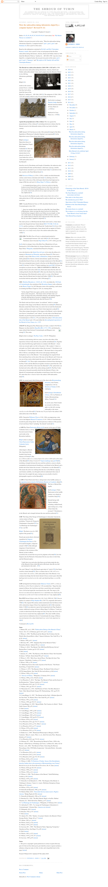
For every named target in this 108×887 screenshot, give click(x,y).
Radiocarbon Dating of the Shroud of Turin (48, 629)
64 (27, 607)
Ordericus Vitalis (45, 584)
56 (55, 554)
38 (50, 368)
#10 (41, 35)
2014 (69, 102)
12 (41, 172)
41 (54, 399)
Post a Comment (23, 869)
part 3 (53, 43)
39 (23, 377)
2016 (69, 97)
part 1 (45, 43)
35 (26, 361)
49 (60, 482)
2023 (69, 78)
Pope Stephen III (36, 600)
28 (50, 299)
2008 (69, 176)
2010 (69, 171)
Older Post (59, 873)
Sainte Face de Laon (38, 252)
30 (57, 309)
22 (23, 265)
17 (23, 233)
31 (34, 318)
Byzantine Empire (47, 284)
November (73, 107)
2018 (69, 91)
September (73, 113)
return (50, 632)
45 (28, 461)
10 (26, 149)
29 (54, 305)
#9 (39, 35)
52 (35, 523)
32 (60, 326)
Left (21, 244)
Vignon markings (45, 461)
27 (49, 278)
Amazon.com (41, 807)
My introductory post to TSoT (74, 200)
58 (54, 569)
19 (51, 254)
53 (20, 528)
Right (21, 440)
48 (41, 476)
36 (28, 361)
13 (44, 178)
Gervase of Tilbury (27, 175)
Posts (69, 56)
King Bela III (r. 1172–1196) (43, 328)
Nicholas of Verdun (50, 387)
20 (28, 259)
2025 (69, 72)
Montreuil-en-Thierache (32, 254)
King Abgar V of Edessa (44, 182)
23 (54, 265)
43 (52, 424)
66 (21, 620)
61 (56, 598)
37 (48, 366)
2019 (69, 89)
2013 (69, 163)
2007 (69, 179)
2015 (69, 100)
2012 (69, 165)
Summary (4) (22, 45)
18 (47, 238)
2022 (69, 80)
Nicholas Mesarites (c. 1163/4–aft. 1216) (34, 282)
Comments (71, 60)
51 (57, 513)
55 (27, 546)
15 (44, 218)
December (73, 105)
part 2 (49, 43)
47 (59, 467)
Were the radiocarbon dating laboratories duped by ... (77, 133)
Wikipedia (30, 248)
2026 (69, 69)
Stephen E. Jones (74, 44)
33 (24, 332)
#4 (30, 35)
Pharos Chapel (27, 286)
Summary (30, 60)
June (71, 121)
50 (58, 496)
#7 (35, 35)
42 (34, 411)
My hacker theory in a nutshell (74, 209)
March (72, 129)
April (71, 127)
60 (59, 595)
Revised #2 (30, 624)
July (71, 118)
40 (49, 389)
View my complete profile (75, 47)
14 (30, 192)
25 (39, 272)
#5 (33, 35)
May (71, 124)
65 (44, 614)
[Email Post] (48, 858)
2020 (69, 86)
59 (34, 571)
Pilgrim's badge (52, 102)
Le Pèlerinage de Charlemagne (30, 803)
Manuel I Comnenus (36, 419)
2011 (69, 168)
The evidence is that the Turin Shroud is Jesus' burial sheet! (77, 212)
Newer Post (22, 873)
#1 (24, 35)
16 (53, 226)
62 (22, 603)
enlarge (26, 140)
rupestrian (24, 482)
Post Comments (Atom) (33, 877)
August (72, 116)
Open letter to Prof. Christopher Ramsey (77, 202)
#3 (28, 35)
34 (55, 342)
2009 (69, 174)
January (72, 159)
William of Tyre (33, 417)
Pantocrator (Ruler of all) (37, 427)
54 (31, 533)
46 (59, 461)
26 (51, 276)
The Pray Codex (38, 336)
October (72, 110)
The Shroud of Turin (54, 9)
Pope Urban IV (43, 241)
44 (30, 456)
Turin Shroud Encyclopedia (73, 216)
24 (39, 270)
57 (38, 566)
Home (41, 873)
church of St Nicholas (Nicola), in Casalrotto (43, 482)
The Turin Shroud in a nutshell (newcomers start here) (74, 194)
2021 (69, 83)
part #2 (51, 265)
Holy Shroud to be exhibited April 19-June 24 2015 (78, 152)
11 (50, 170)
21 (61, 261)
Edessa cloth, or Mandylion (40, 256)
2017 (69, 94)
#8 (37, 35)
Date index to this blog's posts (74, 197)
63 (50, 605)
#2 (26, 35)
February (72, 156)
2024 (69, 75)
